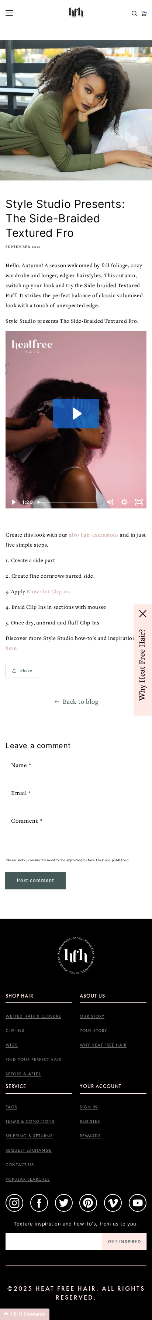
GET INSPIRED (124, 1241)
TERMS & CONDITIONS (30, 1121)
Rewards (90, 1136)
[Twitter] (64, 1210)
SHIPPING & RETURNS (29, 1136)
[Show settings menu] (124, 502)
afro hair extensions (94, 534)
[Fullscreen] (139, 502)
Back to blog (80, 701)
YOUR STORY (93, 1030)
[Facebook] (39, 1210)
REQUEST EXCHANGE (29, 1150)
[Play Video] (13, 502)
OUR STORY (92, 1016)
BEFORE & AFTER (23, 1074)
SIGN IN (89, 1107)
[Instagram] (14, 1210)
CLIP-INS (15, 1030)
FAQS (11, 1107)
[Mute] (109, 502)
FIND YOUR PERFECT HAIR (33, 1059)
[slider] (68, 502)
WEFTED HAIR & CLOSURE (33, 1016)
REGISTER (90, 1121)
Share (26, 670)
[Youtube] (137, 1210)
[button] (24, 1314)
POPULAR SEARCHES (28, 1179)
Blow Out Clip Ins (48, 591)
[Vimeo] (113, 1210)
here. (13, 647)
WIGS (12, 1045)
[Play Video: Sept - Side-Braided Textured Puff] (76, 413)
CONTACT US (20, 1165)
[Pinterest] (88, 1210)
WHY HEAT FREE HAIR (103, 1045)
